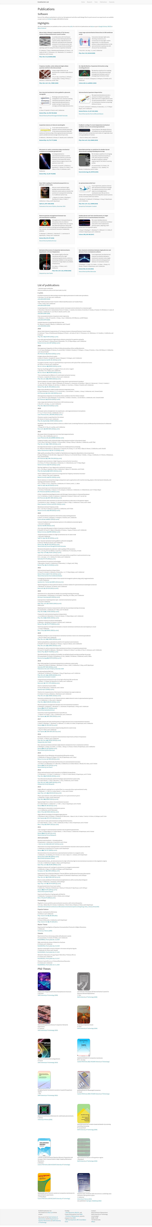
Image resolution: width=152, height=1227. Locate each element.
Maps (93, 1221)
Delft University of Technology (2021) (48, 1095)
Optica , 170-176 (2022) (44, 559)
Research (89, 2)
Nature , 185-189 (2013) (45, 805)
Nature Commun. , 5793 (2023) (46, 464)
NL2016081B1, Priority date (49, 964)
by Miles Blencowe (87, 271)
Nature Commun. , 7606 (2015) (46, 759)
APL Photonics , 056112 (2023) (46, 491)
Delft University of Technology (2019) (87, 1161)
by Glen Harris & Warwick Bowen (91, 114)
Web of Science (42, 28)
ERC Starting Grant (71, 1220)
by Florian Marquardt (46, 784)
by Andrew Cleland (46, 858)
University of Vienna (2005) (45, 931)
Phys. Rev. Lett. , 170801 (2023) (48, 83)
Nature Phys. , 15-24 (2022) (45, 565)
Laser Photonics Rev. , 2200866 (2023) (48, 438)
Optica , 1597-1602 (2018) (46, 203)
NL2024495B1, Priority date (49, 939)
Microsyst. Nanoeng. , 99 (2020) (46, 597)
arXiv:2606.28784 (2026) (44, 299)
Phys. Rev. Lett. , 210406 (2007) (46, 877)
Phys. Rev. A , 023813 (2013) (45, 799)
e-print (56, 336)
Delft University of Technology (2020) (87, 1129)
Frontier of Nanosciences (72, 1216)
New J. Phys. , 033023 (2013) (46, 812)
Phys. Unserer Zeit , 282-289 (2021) (47, 915)
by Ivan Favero (45, 767)
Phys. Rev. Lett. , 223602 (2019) (88, 140)
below (92, 26)
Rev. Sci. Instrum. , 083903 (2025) (47, 366)
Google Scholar (103, 26)
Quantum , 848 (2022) (44, 525)
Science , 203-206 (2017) (86, 234)
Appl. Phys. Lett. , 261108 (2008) (47, 864)
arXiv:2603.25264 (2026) (44, 305)
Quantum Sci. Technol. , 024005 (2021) (48, 582)
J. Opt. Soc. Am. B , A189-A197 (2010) (48, 844)
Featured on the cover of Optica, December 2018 (52, 206)
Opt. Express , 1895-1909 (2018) (47, 716)
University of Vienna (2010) (84, 1199)
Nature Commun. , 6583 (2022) (46, 532)
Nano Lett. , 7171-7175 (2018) (46, 683)
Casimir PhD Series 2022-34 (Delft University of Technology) (93, 1061)
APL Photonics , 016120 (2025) (46, 399)
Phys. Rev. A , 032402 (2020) (46, 618)
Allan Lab (50, 1212)
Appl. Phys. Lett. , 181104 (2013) (47, 793)
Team (96, 2)
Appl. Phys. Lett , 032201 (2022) (47, 552)
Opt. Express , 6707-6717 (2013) (47, 818)
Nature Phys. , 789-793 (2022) (48, 113)
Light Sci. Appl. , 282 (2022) (45, 538)
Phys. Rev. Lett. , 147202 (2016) (61, 270)
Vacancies (111, 2)
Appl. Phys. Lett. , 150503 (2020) (47, 603)
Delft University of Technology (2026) (48, 995)
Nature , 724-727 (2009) (45, 850)
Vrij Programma (70, 1212)
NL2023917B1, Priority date (49, 946)
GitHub (49, 19)
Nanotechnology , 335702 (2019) (88, 172)
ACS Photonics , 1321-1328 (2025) (47, 393)
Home (83, 2)
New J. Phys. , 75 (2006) (44, 898)
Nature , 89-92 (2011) (44, 833)
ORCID (109, 26)
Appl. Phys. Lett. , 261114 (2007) (47, 883)
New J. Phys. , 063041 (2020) (46, 630)
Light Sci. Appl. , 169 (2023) (45, 485)
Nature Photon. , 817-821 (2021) (88, 111)
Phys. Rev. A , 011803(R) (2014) (46, 776)
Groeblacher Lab (43, 2)
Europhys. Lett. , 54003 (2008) (46, 871)
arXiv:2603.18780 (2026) (44, 313)
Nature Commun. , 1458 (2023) (46, 510)
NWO (81, 1214)
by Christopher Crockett (88, 206)
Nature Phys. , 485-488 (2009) (46, 856)
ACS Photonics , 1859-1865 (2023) (47, 498)
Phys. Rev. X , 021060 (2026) (47, 56)
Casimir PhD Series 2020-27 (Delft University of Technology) (93, 1094)
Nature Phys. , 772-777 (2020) (48, 140)
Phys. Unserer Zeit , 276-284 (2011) (47, 922)
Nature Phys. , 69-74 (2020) (47, 173)
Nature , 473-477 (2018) (46, 238)
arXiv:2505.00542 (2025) (44, 326)
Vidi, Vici (77, 1212)
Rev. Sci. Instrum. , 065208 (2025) (47, 372)
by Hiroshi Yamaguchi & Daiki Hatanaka (53, 115)
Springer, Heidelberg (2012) (94, 1201)
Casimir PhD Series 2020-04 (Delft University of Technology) (54, 1164)
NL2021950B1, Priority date (49, 952)
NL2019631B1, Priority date (49, 958)
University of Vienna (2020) (45, 1119)
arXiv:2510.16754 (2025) (44, 320)
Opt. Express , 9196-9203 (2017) (47, 731)
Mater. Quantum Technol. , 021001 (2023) (49, 504)
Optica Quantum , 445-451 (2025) (47, 360)
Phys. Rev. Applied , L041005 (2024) (47, 421)
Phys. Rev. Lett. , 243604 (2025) (47, 379)
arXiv (71, 26)
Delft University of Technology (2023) (48, 1062)
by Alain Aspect (45, 891)
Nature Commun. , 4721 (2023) (46, 477)
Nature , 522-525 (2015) (45, 765)
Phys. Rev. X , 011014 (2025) (87, 53)
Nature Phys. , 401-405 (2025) (46, 387)
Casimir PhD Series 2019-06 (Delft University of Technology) (54, 1198)
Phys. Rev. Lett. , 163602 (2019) (47, 645)
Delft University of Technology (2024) (87, 1028)
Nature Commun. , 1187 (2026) (46, 343)
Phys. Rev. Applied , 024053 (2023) (47, 471)
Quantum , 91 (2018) (43, 689)
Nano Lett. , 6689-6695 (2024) (46, 429)
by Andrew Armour (47, 241)
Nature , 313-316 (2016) (86, 269)
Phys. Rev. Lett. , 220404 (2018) (88, 203)
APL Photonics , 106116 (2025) (46, 353)
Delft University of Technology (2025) (48, 1030)
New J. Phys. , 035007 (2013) (46, 824)
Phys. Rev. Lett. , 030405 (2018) (47, 695)
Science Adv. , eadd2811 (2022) (87, 83)
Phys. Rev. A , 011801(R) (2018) (46, 702)
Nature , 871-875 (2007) (45, 889)
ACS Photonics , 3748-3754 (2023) (47, 458)
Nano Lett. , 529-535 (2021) (45, 588)
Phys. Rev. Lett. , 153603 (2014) (47, 782)
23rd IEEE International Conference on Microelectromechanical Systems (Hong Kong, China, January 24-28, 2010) (68, 906)
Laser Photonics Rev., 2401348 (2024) (47, 414)
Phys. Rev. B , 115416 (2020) (46, 611)
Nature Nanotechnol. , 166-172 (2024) (48, 450)
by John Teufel (46, 273)
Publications (103, 2)
